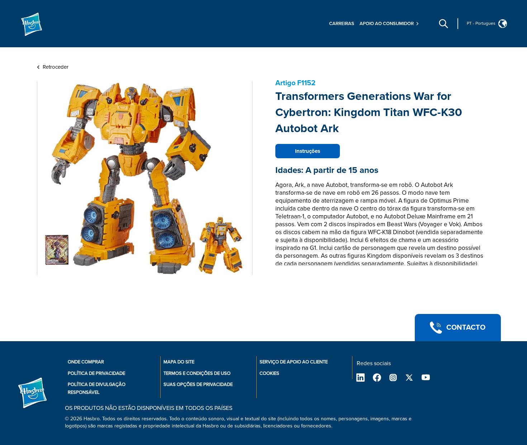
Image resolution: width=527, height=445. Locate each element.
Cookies (269, 373)
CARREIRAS (341, 23)
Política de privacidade (96, 373)
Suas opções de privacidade (198, 384)
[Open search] (443, 23)
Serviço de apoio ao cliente (294, 362)
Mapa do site (178, 362)
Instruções (307, 151)
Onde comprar (86, 362)
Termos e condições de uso (197, 373)
